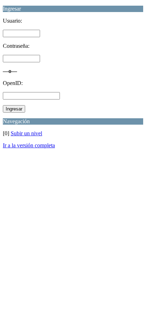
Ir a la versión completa (29, 145)
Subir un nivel (26, 133)
